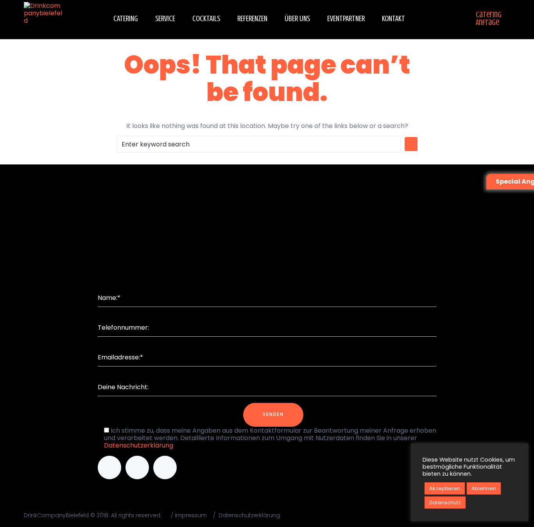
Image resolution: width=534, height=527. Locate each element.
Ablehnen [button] (483, 488)
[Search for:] (258, 144)
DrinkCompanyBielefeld (56, 515)
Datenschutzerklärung (138, 445)
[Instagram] (137, 467)
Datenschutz (445, 502)
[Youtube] (165, 467)
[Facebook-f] (109, 467)
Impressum (191, 515)
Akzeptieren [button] (444, 488)
